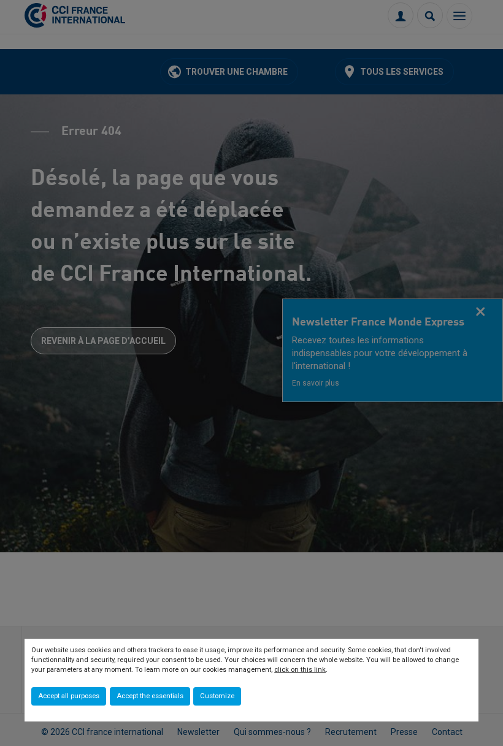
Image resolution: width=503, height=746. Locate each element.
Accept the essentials (150, 696)
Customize (217, 696)
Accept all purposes (68, 696)
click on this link (300, 670)
